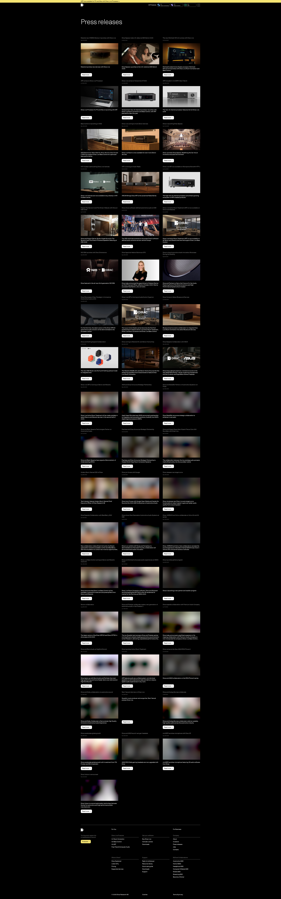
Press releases (177, 844)
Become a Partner (178, 877)
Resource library (147, 864)
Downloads (145, 844)
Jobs (174, 847)
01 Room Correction (118, 839)
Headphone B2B (178, 866)
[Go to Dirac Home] (82, 5)
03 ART (114, 844)
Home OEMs (177, 864)
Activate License (147, 842)
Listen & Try (115, 864)
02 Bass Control (117, 842)
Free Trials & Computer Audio (121, 847)
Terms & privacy (178, 894)
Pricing (114, 866)
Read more (85, 75)
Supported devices (117, 869)
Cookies (144, 894)
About (175, 839)
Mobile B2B (176, 872)
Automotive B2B (178, 861)
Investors (176, 842)
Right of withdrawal (148, 861)
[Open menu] (198, 5)
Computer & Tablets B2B (180, 869)
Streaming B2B (178, 874)
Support (144, 872)
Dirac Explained (116, 861)
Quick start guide (147, 866)
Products (85, 841)
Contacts (176, 849)
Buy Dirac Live (146, 839)
